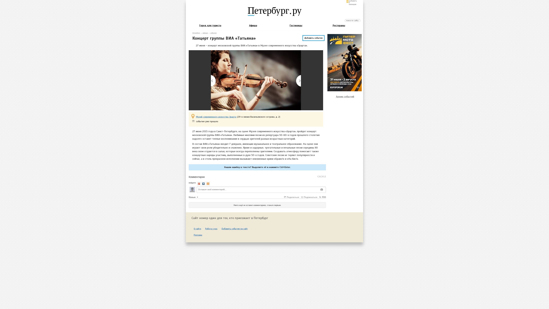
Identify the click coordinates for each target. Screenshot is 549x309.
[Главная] (274, 11)
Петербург (196, 33)
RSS (323, 197)
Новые (192, 197)
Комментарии (197, 176)
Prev (213, 81)
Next (298, 81)
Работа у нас (211, 228)
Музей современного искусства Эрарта (216, 116)
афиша (205, 33)
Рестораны (339, 25)
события (213, 33)
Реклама (198, 235)
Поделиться (292, 197)
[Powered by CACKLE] (321, 176)
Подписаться (310, 197)
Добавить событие (313, 38)
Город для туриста (210, 25)
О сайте (197, 228)
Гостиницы (296, 25)
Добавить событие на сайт (234, 228)
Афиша (253, 25)
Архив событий (345, 96)
